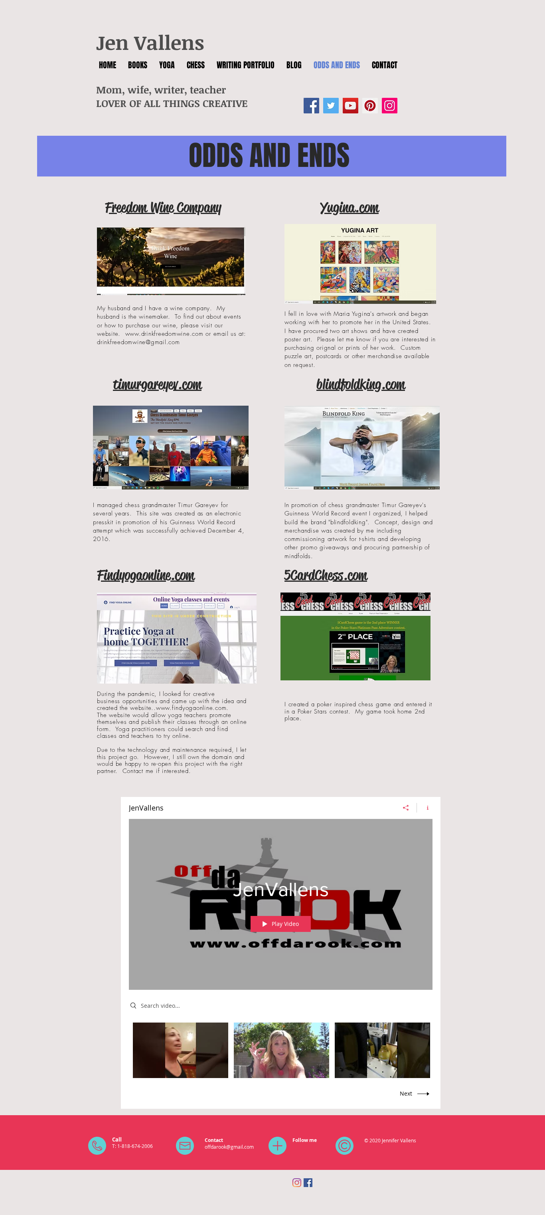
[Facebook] (311, 105)
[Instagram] (389, 105)
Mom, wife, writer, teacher (161, 89)
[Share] (406, 808)
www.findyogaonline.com (191, 708)
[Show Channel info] (424, 808)
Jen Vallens (150, 41)
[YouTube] (350, 105)
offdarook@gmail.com (229, 1147)
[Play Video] (180, 1050)
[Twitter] (331, 105)
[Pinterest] (370, 105)
